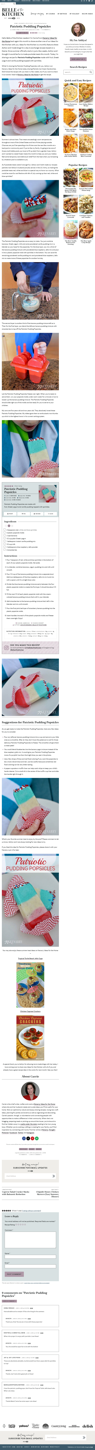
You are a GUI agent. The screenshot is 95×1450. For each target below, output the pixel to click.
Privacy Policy (54, 1447)
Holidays (22, 23)
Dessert (31, 1149)
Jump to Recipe (23, 33)
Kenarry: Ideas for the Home (28, 75)
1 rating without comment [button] (31, 1211)
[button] (5, 486)
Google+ (52, 1130)
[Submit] (14, 3)
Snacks (38, 1149)
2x (12, 525)
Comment (9, 1230)
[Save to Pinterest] (32, 1138)
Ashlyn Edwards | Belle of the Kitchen (33, 625)
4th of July (29, 23)
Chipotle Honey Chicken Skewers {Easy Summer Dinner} (47, 1193)
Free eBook (45, 0)
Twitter (20, 1133)
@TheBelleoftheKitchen (33, 648)
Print (11, 514)
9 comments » (46, 29)
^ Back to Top (6, 1447)
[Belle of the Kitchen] (13, 13)
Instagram (30, 1133)
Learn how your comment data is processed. (37, 1283)
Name (7, 1253)
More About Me (78, 59)
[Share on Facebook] (24, 1138)
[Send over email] (37, 1138)
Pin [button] (24, 514)
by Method (62, 14)
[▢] (5, 530)
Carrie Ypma (16, 29)
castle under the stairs (29, 1124)
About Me (20, 1447)
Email (7, 1263)
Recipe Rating (10, 1225)
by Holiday (74, 14)
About (10, 0)
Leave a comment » (35, 1154)
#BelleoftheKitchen (17, 650)
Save (51, 514)
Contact (16, 0)
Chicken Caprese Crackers (30, 1011)
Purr (91, 1447)
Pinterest (5, 1133)
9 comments (23, 1154)
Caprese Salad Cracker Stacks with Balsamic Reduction (15, 1192)
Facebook (13, 1133)
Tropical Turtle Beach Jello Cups (30, 958)
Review (38, 514)
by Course (50, 14)
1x (9, 525)
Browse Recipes (37, 14)
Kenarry (45, 1130)
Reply (31, 1308)
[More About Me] (78, 30)
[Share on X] (28, 1138)
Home (3, 0)
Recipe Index (87, 14)
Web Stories (36, 0)
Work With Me (26, 0)
